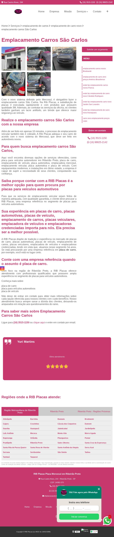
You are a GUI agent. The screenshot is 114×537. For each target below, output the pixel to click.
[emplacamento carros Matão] (64, 59)
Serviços (81, 11)
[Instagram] (2, 268)
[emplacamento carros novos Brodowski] (13, 59)
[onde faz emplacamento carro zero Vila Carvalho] (39, 84)
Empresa (54, 11)
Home (41, 11)
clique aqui (39, 322)
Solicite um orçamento (97, 49)
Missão (68, 11)
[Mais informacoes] (107, 12)
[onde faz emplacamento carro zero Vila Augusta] (39, 59)
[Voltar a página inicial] (18, 11)
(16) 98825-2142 (105, 2)
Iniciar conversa (79, 516)
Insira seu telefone (79, 502)
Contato (97, 11)
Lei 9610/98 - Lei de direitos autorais (60, 464)
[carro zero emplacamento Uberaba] (13, 84)
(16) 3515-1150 (88, 2)
